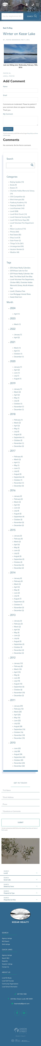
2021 (12, 342)
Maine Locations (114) (18, 229)
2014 (12, 573)
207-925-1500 (33, 5)
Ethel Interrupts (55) (17, 200)
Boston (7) (13, 188)
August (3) (17, 474)
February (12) (18, 709)
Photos (12, 76)
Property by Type (9, 893)
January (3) (18, 621)
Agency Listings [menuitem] (7, 938)
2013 (12, 615)
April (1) (17, 314)
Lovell (5, 76)
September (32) (19, 757)
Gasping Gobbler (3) (17, 205)
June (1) (17, 373)
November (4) (19, 650)
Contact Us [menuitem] (5, 967)
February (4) (18, 457)
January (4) (18, 578)
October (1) (18, 354)
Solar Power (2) (15, 240)
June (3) (17, 508)
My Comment (8, 114)
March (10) (18, 669)
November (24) (19, 763)
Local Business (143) (17, 208)
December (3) (19, 446)
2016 (12, 490)
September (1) (19, 437)
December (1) (19, 357)
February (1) (18, 420)
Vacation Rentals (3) (17, 249)
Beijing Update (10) (17, 182)
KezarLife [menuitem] (5, 961)
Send (20, 822)
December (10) (19, 738)
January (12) (18, 663)
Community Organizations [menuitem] (10, 984)
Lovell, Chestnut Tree (17, 291)
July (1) (16, 376)
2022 (12, 329)
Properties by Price (10, 900)
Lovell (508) (14, 211)
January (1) (18, 335)
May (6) (16, 675)
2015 (12, 530)
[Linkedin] (24, 1013)
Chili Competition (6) (17, 197)
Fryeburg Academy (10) (18, 202)
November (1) (19, 407)
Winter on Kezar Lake (19, 34)
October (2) (18, 440)
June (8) (17, 678)
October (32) (18, 760)
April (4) (17, 505)
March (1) (17, 324)
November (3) (19, 607)
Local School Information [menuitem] (9, 987)
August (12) (18, 684)
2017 (12, 451)
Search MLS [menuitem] (5, 958)
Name (5, 86)
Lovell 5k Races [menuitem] (6, 978)
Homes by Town (9, 886)
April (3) (17, 426)
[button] (32, 16)
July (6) (16, 638)
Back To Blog (7, 28)
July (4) (16, 511)
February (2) (18, 581)
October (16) (18, 732)
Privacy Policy (30, 133)
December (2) (19, 525)
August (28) (18, 726)
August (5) (17, 556)
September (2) (19, 559)
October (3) (18, 519)
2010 (12, 743)
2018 (12, 414)
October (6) (18, 690)
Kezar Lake (7, 880)
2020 (12, 361)
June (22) (17, 720)
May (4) (16, 547)
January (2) (18, 496)
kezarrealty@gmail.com (21, 1004)
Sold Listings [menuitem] (6, 944)
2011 (12, 700)
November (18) (19, 735)
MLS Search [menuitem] (5, 941)
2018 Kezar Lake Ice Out (18, 271)
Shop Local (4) (15, 238)
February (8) (18, 666)
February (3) (18, 499)
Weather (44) (14, 252)
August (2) (17, 434)
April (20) (17, 715)
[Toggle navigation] (37, 5)
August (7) (17, 599)
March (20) (18, 712)
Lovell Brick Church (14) (18, 214)
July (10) (17, 681)
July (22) (17, 723)
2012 (12, 658)
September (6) (19, 687)
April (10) (17, 672)
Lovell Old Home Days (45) (19, 220)
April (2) (17, 337)
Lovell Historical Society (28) (20, 217)
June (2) (17, 550)
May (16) (17, 718)
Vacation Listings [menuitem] (7, 964)
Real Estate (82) (15, 235)
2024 (12, 308)
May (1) (16, 398)
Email (5, 95)
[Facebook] (17, 1013)
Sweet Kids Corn (16, 297)
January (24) (18, 706)
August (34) (18, 754)
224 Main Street (21, 999)
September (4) (19, 477)
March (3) (17, 459)
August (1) (17, 379)
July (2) (16, 401)
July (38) (17, 751)
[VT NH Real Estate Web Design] (20, 1030)
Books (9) (13, 185)
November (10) (19, 693)
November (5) (19, 522)
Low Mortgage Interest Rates (20, 294)
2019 (12, 383)
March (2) (17, 392)
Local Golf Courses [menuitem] (8, 981)
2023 (12, 318)
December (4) (19, 486)
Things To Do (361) (16, 243)
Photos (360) (14, 232)
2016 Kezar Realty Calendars (20, 268)
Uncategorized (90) (17, 246)
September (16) (19, 729)
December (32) (19, 766)
